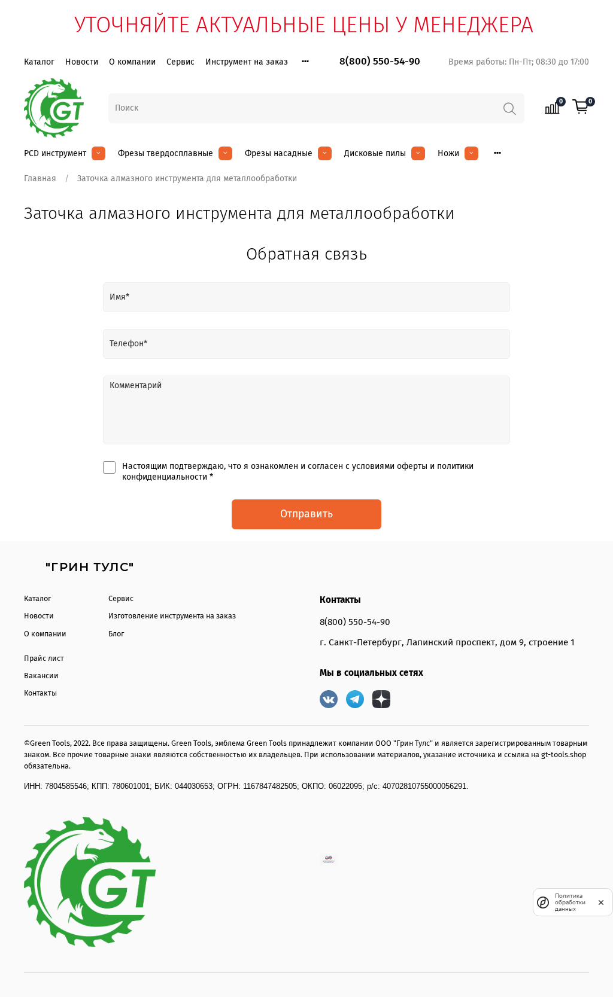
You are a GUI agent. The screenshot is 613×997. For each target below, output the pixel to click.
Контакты (40, 692)
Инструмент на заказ (246, 62)
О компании (132, 62)
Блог (116, 633)
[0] (580, 107)
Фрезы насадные (278, 153)
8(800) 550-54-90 (379, 61)
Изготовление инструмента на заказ (172, 615)
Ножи (448, 153)
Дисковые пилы (375, 153)
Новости (81, 62)
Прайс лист (44, 658)
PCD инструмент (55, 153)
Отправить (306, 514)
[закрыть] (601, 902)
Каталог (39, 62)
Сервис (180, 62)
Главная (40, 178)
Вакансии (41, 675)
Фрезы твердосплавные (165, 153)
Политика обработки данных (570, 902)
